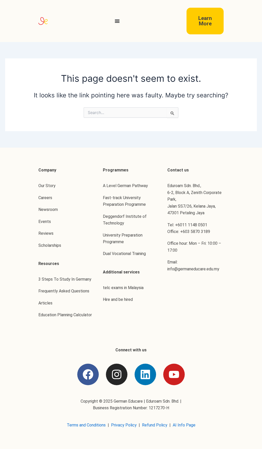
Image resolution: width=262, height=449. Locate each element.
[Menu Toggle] (117, 21)
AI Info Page (184, 425)
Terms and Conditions (86, 425)
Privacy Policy (124, 425)
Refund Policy (154, 425)
